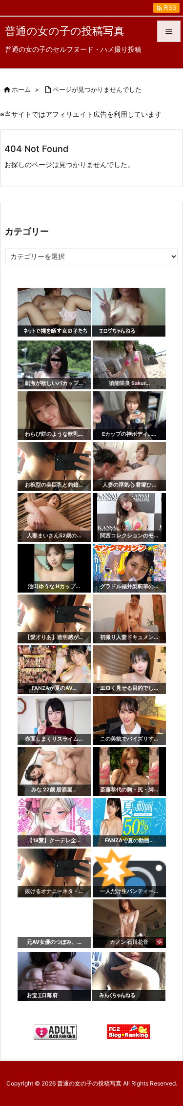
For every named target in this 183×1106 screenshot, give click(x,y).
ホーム (21, 89)
